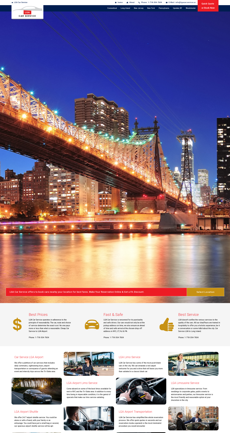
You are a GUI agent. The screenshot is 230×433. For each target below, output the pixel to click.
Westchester (191, 8)
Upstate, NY (177, 8)
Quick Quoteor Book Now (208, 5)
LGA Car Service (20, 2)
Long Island (125, 8)
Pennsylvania (164, 8)
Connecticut (112, 8)
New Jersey (138, 8)
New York (151, 8)
